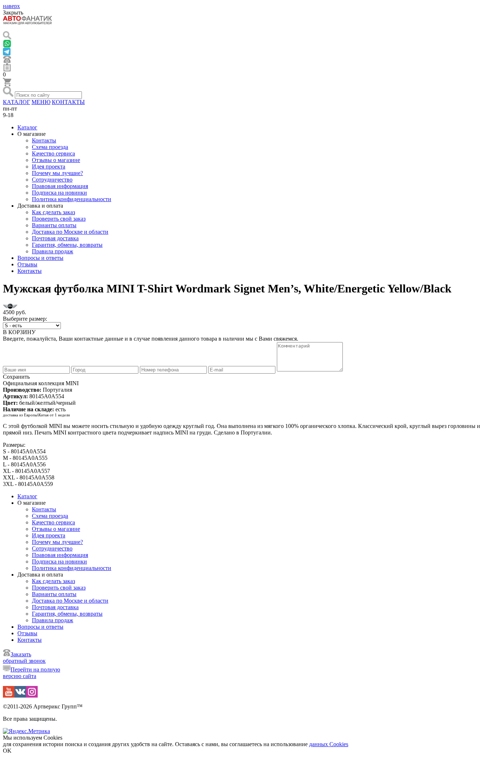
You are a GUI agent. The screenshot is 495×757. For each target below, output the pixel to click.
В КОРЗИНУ (19, 332)
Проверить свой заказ (59, 219)
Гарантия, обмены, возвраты (67, 245)
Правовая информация (60, 186)
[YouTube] (8, 695)
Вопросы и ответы (40, 258)
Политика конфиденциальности (71, 199)
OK (7, 751)
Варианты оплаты (54, 225)
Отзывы (27, 264)
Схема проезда (50, 147)
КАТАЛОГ (16, 102)
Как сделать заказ (53, 212)
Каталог (27, 127)
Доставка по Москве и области (70, 232)
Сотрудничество (52, 179)
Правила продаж (52, 251)
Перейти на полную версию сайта (31, 672)
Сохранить (16, 377)
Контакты (44, 140)
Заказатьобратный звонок (24, 657)
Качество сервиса (53, 153)
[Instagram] (32, 695)
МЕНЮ (41, 102)
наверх (11, 6)
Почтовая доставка (55, 238)
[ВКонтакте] (20, 695)
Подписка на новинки (59, 193)
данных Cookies (328, 744)
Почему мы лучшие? (57, 173)
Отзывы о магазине (56, 160)
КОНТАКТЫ (68, 102)
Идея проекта (48, 166)
